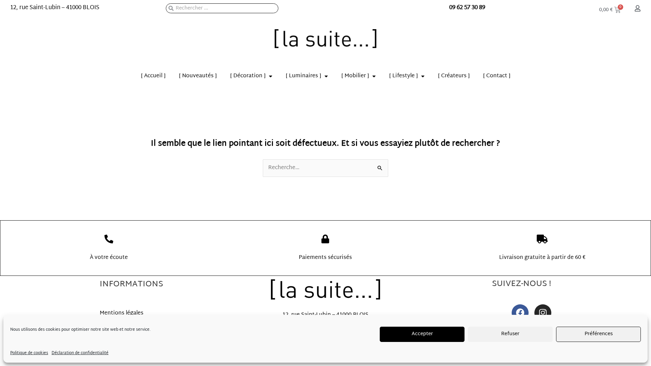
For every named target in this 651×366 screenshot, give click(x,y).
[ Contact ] (496, 76)
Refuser (510, 334)
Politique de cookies (29, 353)
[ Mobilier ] (355, 76)
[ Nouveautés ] (198, 76)
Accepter (422, 334)
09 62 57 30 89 (467, 7)
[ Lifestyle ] (403, 76)
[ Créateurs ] (454, 76)
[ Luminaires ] (303, 76)
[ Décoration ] (247, 76)
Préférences (599, 334)
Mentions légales (121, 313)
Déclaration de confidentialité (80, 353)
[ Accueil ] (153, 76)
